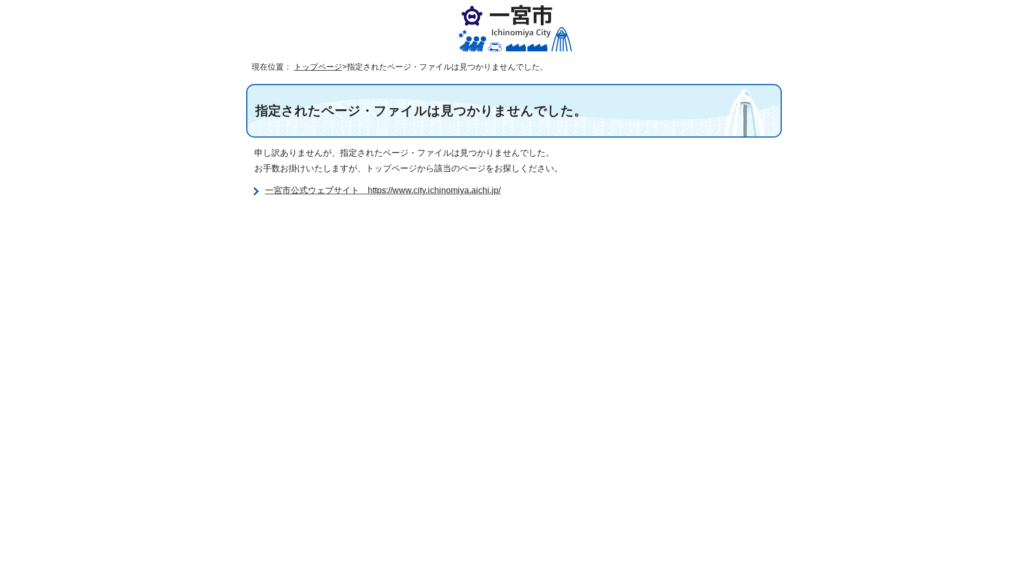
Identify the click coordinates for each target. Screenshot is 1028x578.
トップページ (318, 66)
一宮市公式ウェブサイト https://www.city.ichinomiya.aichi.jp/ (383, 190)
